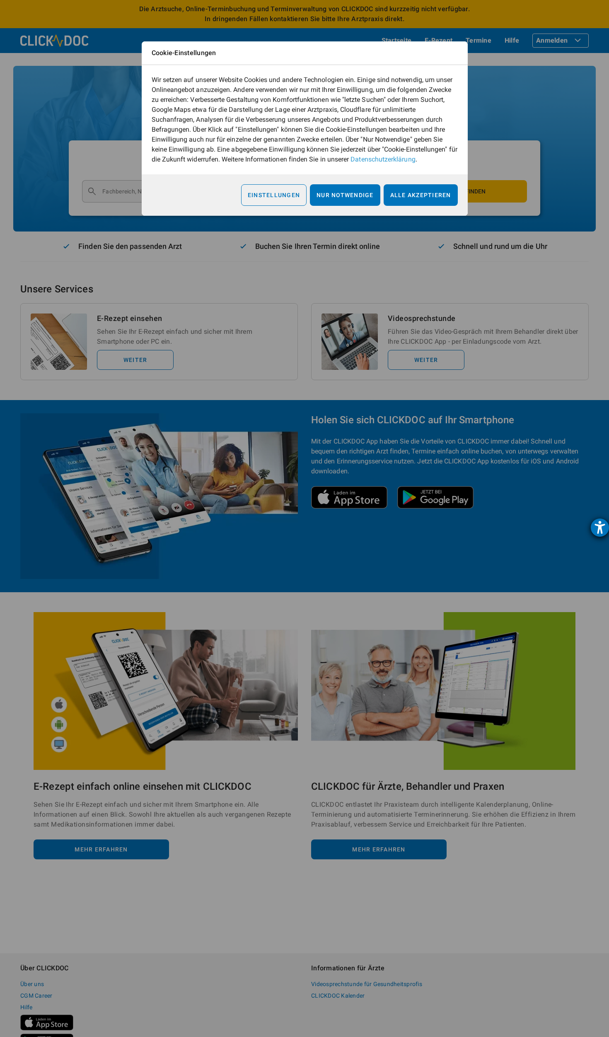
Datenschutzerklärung (382, 159)
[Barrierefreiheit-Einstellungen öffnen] (600, 527)
